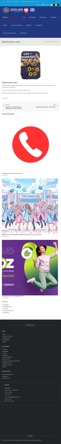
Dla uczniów (32, 17)
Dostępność (39, 25)
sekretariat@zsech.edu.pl (13, 397)
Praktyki (4, 366)
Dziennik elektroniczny (8, 374)
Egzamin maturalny (7, 362)
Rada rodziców (6, 378)
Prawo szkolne (6, 359)
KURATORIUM (16, 1)
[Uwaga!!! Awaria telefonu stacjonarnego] (30, 145)
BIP (4, 1)
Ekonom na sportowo (17, 25)
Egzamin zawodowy (7, 364)
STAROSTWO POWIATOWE (27, 1)
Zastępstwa (5, 351)
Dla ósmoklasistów (7, 306)
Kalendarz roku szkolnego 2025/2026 (11, 361)
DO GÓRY (30, 436)
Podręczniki (5, 355)
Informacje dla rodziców (8, 310)
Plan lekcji (5, 349)
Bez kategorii (6, 304)
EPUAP (8, 1)
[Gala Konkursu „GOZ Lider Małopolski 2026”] (30, 267)
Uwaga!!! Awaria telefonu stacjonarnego (12, 173)
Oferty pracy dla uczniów (9, 33)
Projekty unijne (6, 340)
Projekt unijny (23, 33)
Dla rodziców (43, 17)
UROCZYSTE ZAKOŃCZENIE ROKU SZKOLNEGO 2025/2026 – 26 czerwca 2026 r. (22, 234)
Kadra (4, 334)
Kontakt (5, 25)
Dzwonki (5, 353)
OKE (37, 1)
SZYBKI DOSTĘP (30, 325)
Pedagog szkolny (7, 338)
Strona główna (47, 41)
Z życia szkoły (55, 41)
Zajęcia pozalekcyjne (7, 357)
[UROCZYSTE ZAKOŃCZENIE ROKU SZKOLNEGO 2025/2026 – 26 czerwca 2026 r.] (30, 206)
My (24, 17)
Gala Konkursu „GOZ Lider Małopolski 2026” (13, 296)
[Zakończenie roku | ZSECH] (23, 10)
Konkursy (29, 25)
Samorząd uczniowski (8, 336)
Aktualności (54, 17)
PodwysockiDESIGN (36, 440)
